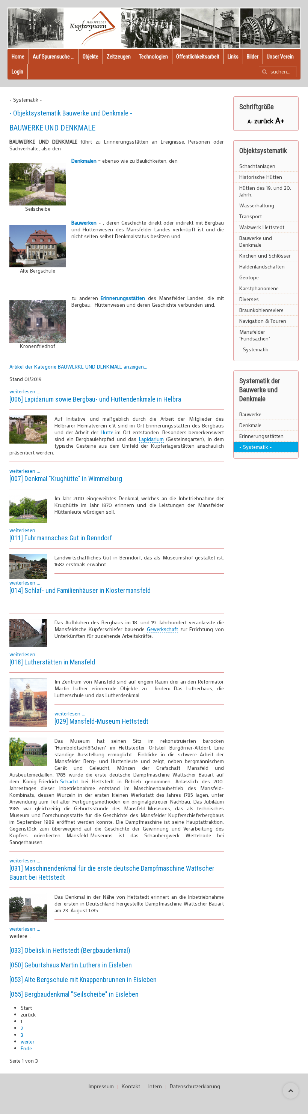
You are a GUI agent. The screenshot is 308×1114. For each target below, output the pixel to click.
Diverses (249, 299)
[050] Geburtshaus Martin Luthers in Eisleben (70, 965)
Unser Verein (280, 57)
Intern (155, 1086)
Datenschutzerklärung (195, 1086)
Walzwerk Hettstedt (261, 227)
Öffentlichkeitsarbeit (197, 57)
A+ (279, 120)
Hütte (107, 432)
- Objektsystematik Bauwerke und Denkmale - (70, 113)
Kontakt (131, 1086)
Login (17, 72)
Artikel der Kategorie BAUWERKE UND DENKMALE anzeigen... (78, 366)
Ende (26, 1048)
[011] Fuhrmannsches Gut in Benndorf (60, 538)
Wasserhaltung (256, 205)
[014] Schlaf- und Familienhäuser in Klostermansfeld (80, 590)
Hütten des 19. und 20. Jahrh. (265, 191)
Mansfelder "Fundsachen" (254, 335)
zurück (264, 120)
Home (18, 57)
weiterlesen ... (24, 391)
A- (251, 121)
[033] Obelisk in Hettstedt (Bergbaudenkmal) (69, 950)
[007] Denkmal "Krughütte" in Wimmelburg (65, 479)
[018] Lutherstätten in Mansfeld (52, 662)
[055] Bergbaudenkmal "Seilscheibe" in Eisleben (74, 994)
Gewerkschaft (162, 629)
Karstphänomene (259, 288)
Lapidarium (151, 438)
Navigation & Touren (262, 320)
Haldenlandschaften (262, 266)
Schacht (69, 781)
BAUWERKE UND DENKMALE (52, 127)
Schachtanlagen (257, 165)
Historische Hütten (260, 176)
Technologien (153, 57)
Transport (250, 216)
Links (233, 57)
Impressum (101, 1086)
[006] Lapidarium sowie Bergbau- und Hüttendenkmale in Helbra (95, 399)
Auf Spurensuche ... (53, 57)
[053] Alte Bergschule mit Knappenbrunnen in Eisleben (83, 980)
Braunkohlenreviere (261, 309)
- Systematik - (255, 349)
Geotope (249, 277)
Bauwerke (250, 414)
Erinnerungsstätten (123, 297)
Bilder (252, 57)
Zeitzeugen (119, 57)
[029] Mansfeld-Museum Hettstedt (101, 721)
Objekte (90, 57)
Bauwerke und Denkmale (255, 241)
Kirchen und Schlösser (265, 255)
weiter (28, 1041)
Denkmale (250, 425)
